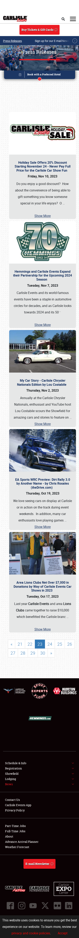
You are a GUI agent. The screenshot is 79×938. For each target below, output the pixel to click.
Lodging (10, 779)
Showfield (11, 774)
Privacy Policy (15, 810)
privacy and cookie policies (31, 933)
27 (13, 653)
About (9, 836)
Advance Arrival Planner (21, 842)
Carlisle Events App (18, 805)
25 (59, 644)
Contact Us (12, 800)
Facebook (10, 905)
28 (22, 653)
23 (39, 644)
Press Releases (12, 41)
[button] (39, 75)
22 (30, 644)
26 (69, 644)
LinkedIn (68, 905)
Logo (15, 19)
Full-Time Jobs (15, 831)
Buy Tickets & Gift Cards (37, 30)
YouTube (33, 905)
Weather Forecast (17, 847)
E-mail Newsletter (37, 864)
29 (32, 653)
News (9, 784)
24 (49, 644)
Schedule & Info (15, 763)
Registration (13, 768)
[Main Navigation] (73, 19)
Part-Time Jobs (15, 826)
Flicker (57, 905)
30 (42, 653)
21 (20, 644)
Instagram (21, 905)
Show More (42, 216)
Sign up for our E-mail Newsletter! (56, 41)
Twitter (45, 905)
